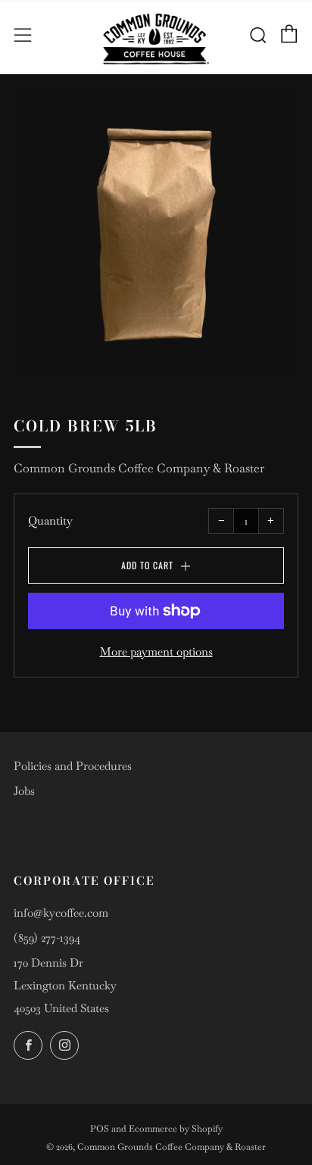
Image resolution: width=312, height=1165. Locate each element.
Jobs (24, 790)
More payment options (156, 651)
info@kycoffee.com (61, 912)
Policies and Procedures (73, 765)
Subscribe (149, 1139)
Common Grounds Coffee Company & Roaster (139, 468)
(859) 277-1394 (47, 937)
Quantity (50, 520)
